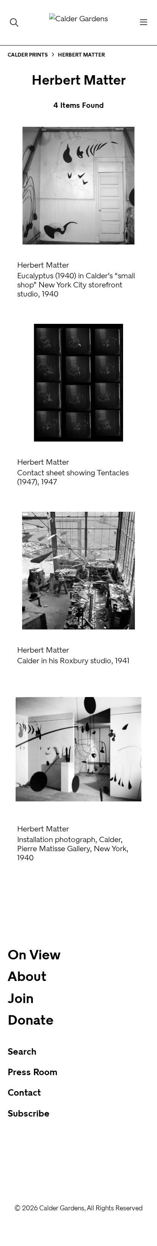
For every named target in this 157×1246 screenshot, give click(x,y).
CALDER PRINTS (28, 55)
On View (34, 954)
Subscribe (29, 1113)
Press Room (33, 1072)
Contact (24, 1092)
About (27, 976)
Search (22, 1051)
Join (21, 998)
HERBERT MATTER (81, 55)
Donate (31, 1020)
